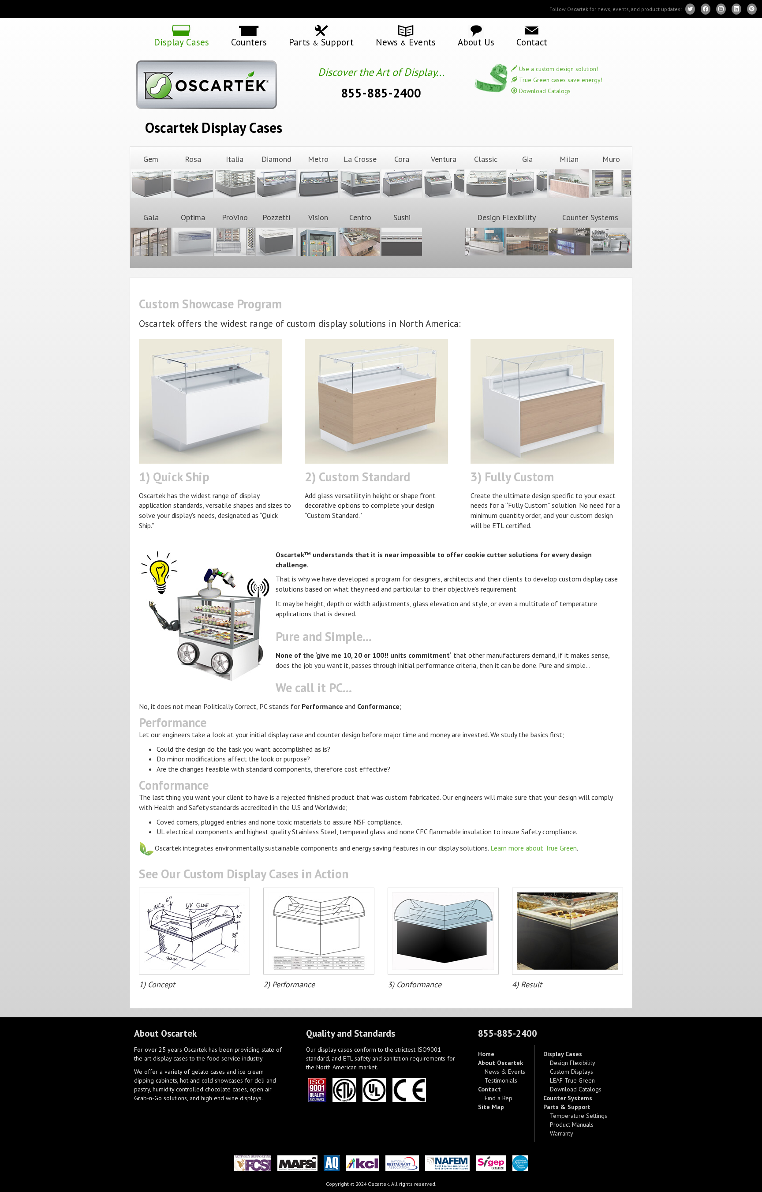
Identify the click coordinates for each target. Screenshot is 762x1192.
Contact (531, 41)
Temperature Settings (578, 1116)
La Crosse (360, 159)
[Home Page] (213, 84)
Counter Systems (590, 217)
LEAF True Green (572, 1080)
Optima (193, 217)
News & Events (505, 1072)
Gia (527, 159)
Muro (611, 159)
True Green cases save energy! (559, 80)
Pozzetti (276, 217)
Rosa (193, 159)
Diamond (276, 159)
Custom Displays (571, 1072)
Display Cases (181, 41)
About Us (476, 41)
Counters (249, 41)
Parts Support (321, 41)
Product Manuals (572, 1124)
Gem (150, 159)
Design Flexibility (506, 217)
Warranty (561, 1133)
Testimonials (501, 1080)
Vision (318, 217)
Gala (151, 217)
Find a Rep (498, 1098)
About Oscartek (500, 1063)
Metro (318, 159)
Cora (401, 159)
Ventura (443, 159)
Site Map (491, 1107)
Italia (234, 159)
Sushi (402, 217)
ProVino (235, 217)
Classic (485, 159)
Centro (360, 217)
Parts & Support (566, 1107)
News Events (406, 41)
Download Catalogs (544, 91)
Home (486, 1054)
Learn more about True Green (533, 847)
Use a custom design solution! (557, 69)
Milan (569, 159)
